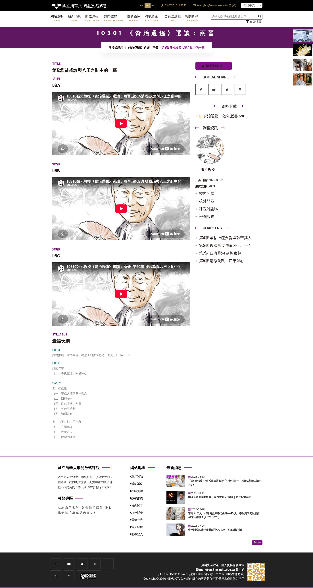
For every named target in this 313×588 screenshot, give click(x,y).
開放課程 (92, 18)
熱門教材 (113, 18)
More (257, 542)
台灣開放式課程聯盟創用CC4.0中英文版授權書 (215, 529)
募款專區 (65, 498)
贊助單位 (137, 483)
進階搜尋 (255, 22)
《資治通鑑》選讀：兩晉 (142, 47)
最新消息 (74, 18)
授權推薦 (137, 498)
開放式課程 (116, 47)
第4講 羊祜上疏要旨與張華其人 (225, 238)
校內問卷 (206, 193)
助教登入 (137, 534)
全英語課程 (172, 18)
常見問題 (137, 527)
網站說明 (57, 18)
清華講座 (152, 18)
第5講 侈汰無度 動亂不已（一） (226, 245)
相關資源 (191, 18)
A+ (153, 5)
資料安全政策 (210, 565)
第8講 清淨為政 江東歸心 (221, 261)
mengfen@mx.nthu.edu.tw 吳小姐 (216, 5)
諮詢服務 (206, 216)
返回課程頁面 (214, 66)
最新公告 (137, 520)
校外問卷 (206, 201)
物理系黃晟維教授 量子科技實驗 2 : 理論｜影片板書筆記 (219, 497)
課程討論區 (208, 209)
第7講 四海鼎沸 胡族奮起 (220, 253)
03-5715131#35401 (176, 5)
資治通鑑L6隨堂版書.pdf (223, 116)
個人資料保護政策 (232, 565)
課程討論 (137, 476)
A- (141, 5)
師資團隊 (133, 18)
